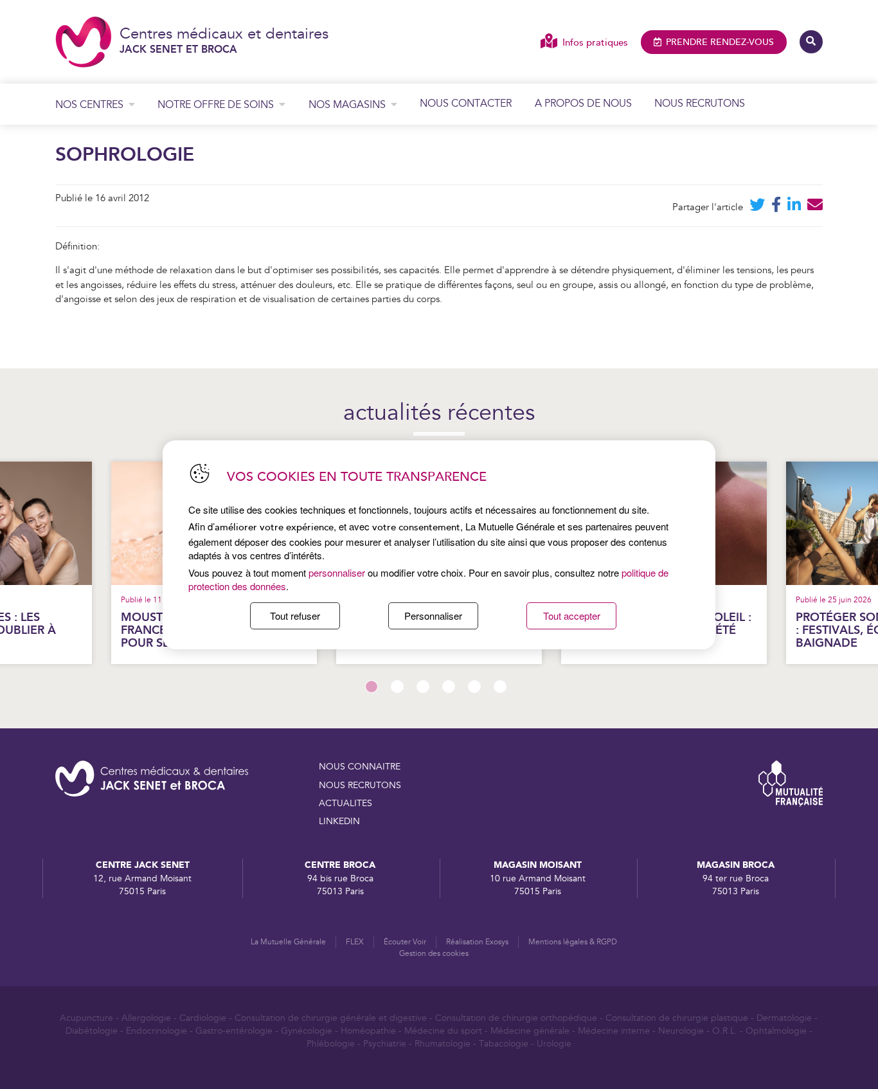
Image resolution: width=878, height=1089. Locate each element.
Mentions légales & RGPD (572, 942)
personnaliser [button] (337, 572)
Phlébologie (331, 1044)
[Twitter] (757, 207)
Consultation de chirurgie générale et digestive (331, 1018)
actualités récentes (439, 414)
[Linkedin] (794, 207)
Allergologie (146, 1018)
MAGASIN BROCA (736, 865)
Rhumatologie (442, 1044)
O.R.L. (724, 1031)
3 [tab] (423, 686)
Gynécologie (306, 1031)
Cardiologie (202, 1018)
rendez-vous (720, 42)
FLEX (355, 942)
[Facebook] (776, 207)
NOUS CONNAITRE (359, 767)
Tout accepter (571, 615)
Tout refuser (295, 615)
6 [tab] (500, 686)
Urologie (554, 1044)
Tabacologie (503, 1044)
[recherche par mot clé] (811, 41)
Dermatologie (784, 1018)
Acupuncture (86, 1018)
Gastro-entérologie (234, 1031)
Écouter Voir (405, 942)
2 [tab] (397, 686)
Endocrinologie (156, 1031)
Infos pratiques (595, 43)
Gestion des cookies (434, 954)
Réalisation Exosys (477, 942)
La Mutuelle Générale (288, 942)
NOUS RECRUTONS (360, 785)
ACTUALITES (345, 803)
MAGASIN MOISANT (538, 865)
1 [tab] (371, 686)
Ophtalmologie (776, 1031)
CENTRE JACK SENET (143, 865)
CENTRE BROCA (340, 865)
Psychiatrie (384, 1044)
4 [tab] (448, 686)
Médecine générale (529, 1031)
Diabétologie (92, 1031)
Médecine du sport (443, 1031)
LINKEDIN (339, 821)
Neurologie (681, 1031)
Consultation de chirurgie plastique (676, 1018)
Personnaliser (433, 615)
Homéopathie (368, 1031)
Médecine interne (614, 1031)
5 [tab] (474, 686)
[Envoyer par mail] (815, 207)
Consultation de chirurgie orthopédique (516, 1018)
